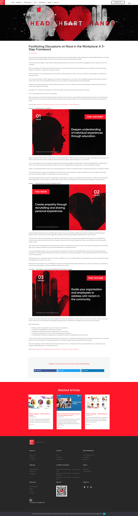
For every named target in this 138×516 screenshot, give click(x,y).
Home (12, 2)
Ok (104, 513)
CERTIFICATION (27, 2)
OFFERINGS (18, 2)
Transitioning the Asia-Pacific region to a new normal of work (68, 414)
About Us (56, 2)
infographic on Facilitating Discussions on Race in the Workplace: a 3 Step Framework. (57, 104)
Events (49, 2)
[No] (136, 514)
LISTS (35, 2)
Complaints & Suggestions (37, 502)
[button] (45, 370)
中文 (129, 3)
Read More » (31, 424)
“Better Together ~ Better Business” (97, 414)
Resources (42, 2)
